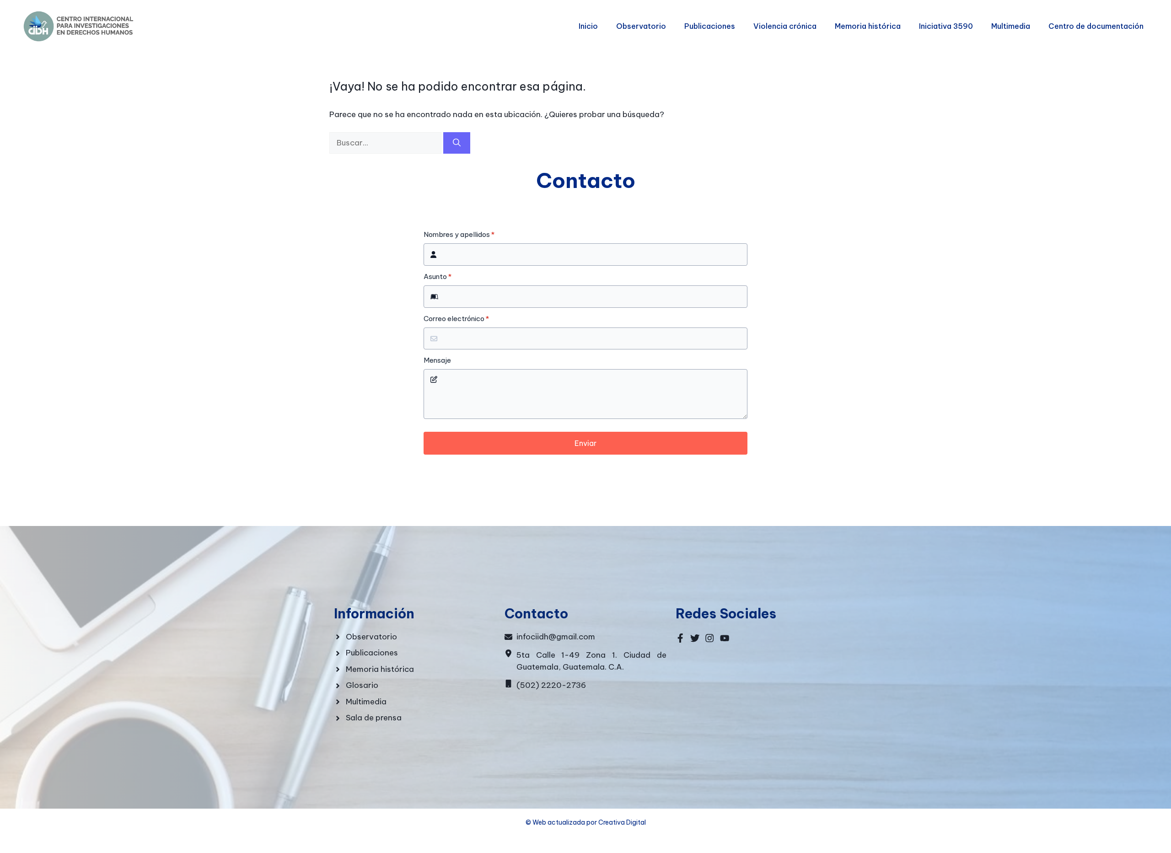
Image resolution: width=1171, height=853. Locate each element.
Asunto (437, 277)
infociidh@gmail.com (555, 637)
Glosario (362, 685)
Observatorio (641, 26)
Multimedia (1010, 26)
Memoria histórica (868, 26)
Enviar (585, 443)
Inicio (588, 26)
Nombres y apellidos (459, 235)
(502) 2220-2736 (551, 685)
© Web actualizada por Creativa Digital (586, 822)
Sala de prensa (374, 718)
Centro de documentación (1096, 26)
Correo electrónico (456, 319)
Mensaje (437, 360)
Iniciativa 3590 (946, 26)
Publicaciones (709, 26)
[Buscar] (456, 143)
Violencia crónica (784, 26)
